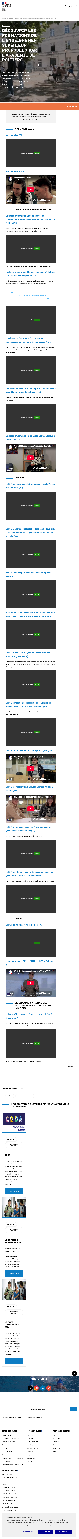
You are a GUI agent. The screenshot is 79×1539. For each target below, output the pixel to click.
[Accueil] (7, 6)
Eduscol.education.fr (8, 1442)
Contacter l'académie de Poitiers (11, 1417)
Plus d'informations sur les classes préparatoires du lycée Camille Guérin (28, 266)
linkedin (42, 1388)
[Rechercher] (65, 7)
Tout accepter (63, 1531)
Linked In (56, 1442)
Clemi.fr (4, 1455)
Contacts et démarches (9, 1477)
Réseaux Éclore (7, 1504)
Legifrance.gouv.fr (33, 1455)
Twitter (55, 1435)
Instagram (56, 1438)
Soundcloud (56, 1448)
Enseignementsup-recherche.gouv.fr (13, 1465)
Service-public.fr (32, 1445)
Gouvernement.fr (32, 1442)
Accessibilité (70, 6)
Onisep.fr (5, 1445)
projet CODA (37, 1061)
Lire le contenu (14, 1191)
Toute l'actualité (7, 1474)
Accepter (37, 153)
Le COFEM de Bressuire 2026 (13, 1241)
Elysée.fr (30, 1435)
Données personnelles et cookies (57, 1522)
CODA (7, 1155)
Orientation (8, 1096)
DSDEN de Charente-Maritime (11, 1494)
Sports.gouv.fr (32, 1461)
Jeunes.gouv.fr (32, 1458)
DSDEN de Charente (8, 1491)
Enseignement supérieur (25, 1096)
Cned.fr (4, 1448)
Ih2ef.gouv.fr (6, 1461)
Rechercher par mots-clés (39, 1410)
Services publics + (33, 1448)
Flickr (54, 1451)
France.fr (30, 1451)
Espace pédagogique (8, 1487)
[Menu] (75, 7)
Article (11, 19)
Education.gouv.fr (8, 1435)
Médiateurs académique (34, 1417)
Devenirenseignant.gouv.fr (10, 1438)
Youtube (55, 1445)
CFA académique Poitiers (10, 1510)
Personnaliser (28, 1531)
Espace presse (6, 1481)
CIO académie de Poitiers (10, 1507)
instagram (36, 1388)
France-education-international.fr (12, 1458)
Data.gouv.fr (31, 1438)
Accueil (4, 19)
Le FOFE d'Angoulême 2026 (12, 1324)
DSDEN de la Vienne (8, 1500)
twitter (30, 1388)
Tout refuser (45, 1531)
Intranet (4, 1484)
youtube (48, 1388)
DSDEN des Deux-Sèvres (9, 1497)
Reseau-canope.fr (7, 1451)
